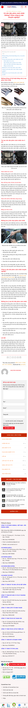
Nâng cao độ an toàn (8, 65)
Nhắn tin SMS (24, 707)
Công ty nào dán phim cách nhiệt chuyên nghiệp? (12, 70)
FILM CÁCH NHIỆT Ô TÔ (8, 452)
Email (5, 408)
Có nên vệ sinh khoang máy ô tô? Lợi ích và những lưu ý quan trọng (15, 489)
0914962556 (11, 539)
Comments (8, 485)
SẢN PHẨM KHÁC (6, 473)
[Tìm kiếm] (22, 7)
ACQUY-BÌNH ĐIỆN (7, 439)
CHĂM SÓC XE (6, 443)
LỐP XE (4, 456)
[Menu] (2, 7)
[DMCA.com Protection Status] (6, 677)
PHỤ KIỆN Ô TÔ (6, 469)
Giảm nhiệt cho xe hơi (9, 61)
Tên (4, 401)
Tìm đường (3, 707)
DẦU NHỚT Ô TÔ (6, 447)
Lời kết (3, 74)
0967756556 (11, 553)
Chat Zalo (8, 707)
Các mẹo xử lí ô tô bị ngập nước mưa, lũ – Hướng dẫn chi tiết (15, 500)
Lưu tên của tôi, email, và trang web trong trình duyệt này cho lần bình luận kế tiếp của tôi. (13, 423)
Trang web (5, 414)
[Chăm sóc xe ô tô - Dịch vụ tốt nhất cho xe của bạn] (12, 7)
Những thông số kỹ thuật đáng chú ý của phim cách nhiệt (13, 56)
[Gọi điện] (14, 705)
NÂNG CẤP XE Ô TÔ (7, 465)
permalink (23, 364)
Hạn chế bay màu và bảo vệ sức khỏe (12, 62)
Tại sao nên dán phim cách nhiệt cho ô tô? (12, 59)
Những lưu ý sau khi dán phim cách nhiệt (12, 72)
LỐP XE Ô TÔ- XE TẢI (7, 460)
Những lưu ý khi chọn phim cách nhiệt (11, 67)
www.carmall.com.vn (12, 544)
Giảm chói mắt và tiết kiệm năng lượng (12, 64)
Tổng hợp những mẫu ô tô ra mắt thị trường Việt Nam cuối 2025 (15, 505)
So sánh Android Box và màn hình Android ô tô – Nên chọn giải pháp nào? (16, 496)
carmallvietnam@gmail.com (13, 542)
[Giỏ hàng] (25, 7)
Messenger (19, 707)
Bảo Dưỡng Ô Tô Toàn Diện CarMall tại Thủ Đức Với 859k (16, 483)
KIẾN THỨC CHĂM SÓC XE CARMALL (14, 11)
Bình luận (5, 388)
